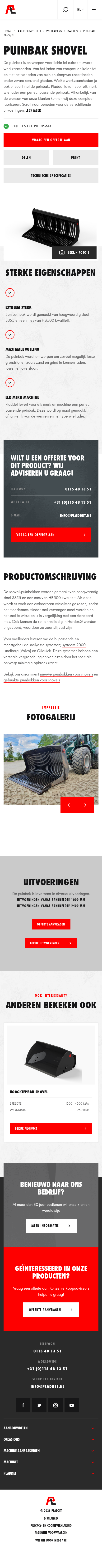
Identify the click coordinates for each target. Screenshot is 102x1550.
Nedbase (60, 1540)
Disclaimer (51, 1518)
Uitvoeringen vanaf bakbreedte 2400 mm (51, 905)
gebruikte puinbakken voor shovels (32, 680)
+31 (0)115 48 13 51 (72, 502)
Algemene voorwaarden (51, 1532)
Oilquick (44, 650)
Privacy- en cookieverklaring (51, 1525)
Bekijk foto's (78, 252)
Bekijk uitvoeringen (45, 943)
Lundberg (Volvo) (17, 650)
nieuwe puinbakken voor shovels (66, 674)
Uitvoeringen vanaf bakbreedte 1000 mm (51, 899)
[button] (68, 805)
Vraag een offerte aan (51, 139)
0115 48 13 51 (78, 489)
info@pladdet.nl (76, 515)
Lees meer (33, 110)
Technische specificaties (51, 175)
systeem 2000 (74, 644)
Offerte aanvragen (51, 924)
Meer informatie (45, 1225)
